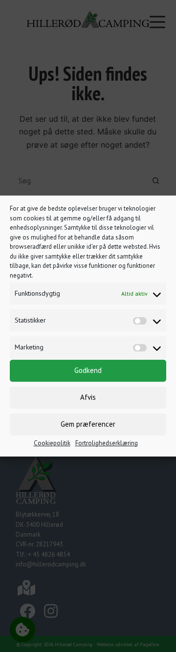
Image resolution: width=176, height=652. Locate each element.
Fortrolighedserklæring (106, 443)
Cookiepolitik (52, 443)
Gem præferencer (88, 424)
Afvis (88, 397)
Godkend (88, 370)
